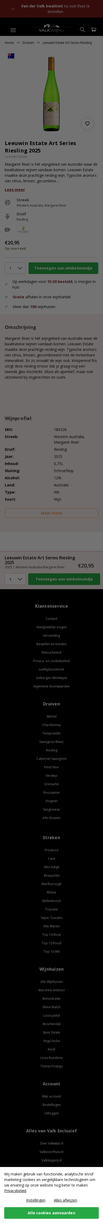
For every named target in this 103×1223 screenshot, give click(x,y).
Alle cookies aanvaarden (51, 1212)
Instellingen (35, 1200)
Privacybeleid (15, 1190)
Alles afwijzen (65, 1200)
